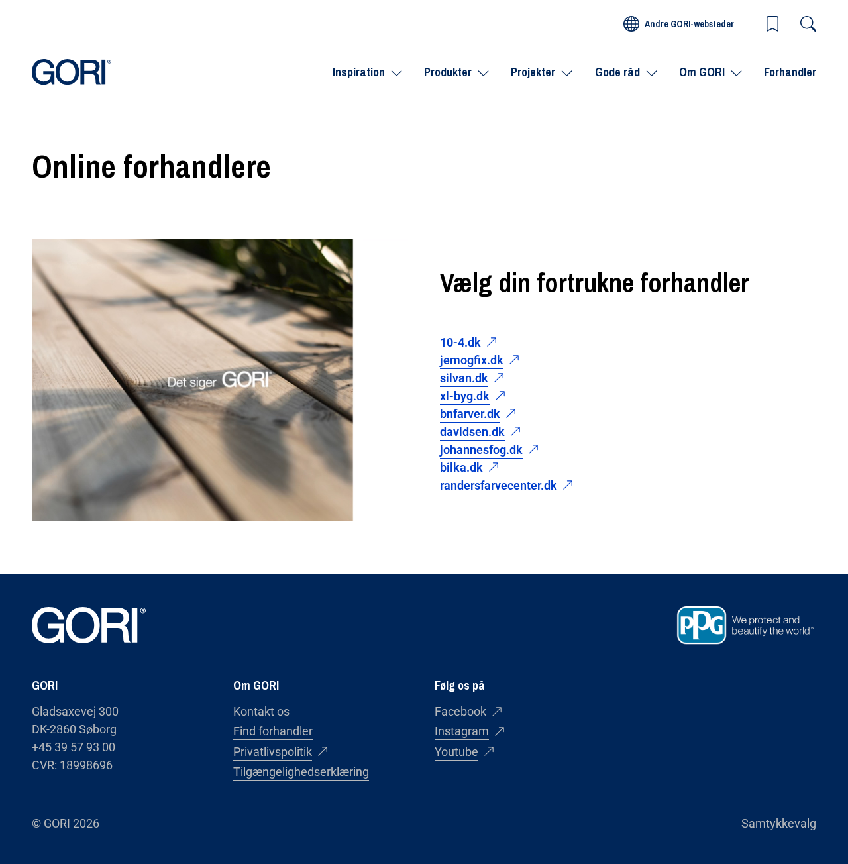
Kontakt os (261, 711)
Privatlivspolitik (272, 752)
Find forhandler (273, 731)
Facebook (460, 711)
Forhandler (790, 72)
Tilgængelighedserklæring (301, 772)
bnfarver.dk (470, 414)
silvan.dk (464, 378)
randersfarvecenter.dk (498, 485)
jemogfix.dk (472, 360)
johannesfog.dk (481, 450)
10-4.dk (460, 342)
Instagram (462, 731)
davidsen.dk (472, 432)
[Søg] (808, 24)
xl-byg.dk (465, 396)
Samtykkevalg (778, 823)
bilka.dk (461, 467)
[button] (772, 24)
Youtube (456, 752)
